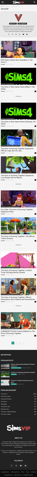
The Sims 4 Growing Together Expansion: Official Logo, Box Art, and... (17, 150)
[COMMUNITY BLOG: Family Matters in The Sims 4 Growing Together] (18, 320)
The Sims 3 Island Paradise (8, 411)
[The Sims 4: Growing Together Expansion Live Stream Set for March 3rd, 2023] (18, 164)
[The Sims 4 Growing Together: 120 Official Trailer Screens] (18, 225)
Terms (22, 472)
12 (35, 335)
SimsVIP (3, 64)
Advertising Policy (15, 472)
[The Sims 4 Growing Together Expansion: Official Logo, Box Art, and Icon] (18, 137)
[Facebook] (9, 34)
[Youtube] (27, 34)
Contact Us (33, 472)
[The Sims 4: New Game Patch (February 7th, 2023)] (18, 111)
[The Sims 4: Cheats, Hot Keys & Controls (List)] (5, 383)
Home (2, 6)
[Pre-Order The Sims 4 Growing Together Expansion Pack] (18, 198)
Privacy (27, 472)
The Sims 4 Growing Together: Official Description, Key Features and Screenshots (18, 298)
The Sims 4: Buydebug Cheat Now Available (23, 372)
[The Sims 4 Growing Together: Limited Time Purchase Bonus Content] (18, 259)
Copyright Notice (5, 472)
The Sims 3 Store (5, 396)
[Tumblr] (20, 34)
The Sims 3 (4, 401)
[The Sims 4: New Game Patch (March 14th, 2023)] (18, 76)
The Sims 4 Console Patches (7, 84)
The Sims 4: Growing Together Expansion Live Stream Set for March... (17, 176)
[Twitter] (24, 34)
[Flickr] (13, 34)
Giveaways (4, 404)
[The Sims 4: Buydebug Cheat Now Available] (5, 374)
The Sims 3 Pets (5, 406)
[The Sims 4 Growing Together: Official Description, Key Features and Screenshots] (18, 286)
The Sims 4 (3, 57)
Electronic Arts (5, 409)
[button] (34, 2)
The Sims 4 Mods (6, 414)
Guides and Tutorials (16, 367)
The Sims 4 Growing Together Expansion (10, 145)
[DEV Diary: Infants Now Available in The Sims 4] (18, 49)
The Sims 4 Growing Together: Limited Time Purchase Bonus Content (16, 271)
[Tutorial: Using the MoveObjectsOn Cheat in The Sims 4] (5, 366)
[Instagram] (16, 34)
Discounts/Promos (6, 399)
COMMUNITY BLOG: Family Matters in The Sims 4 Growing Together (18, 332)
